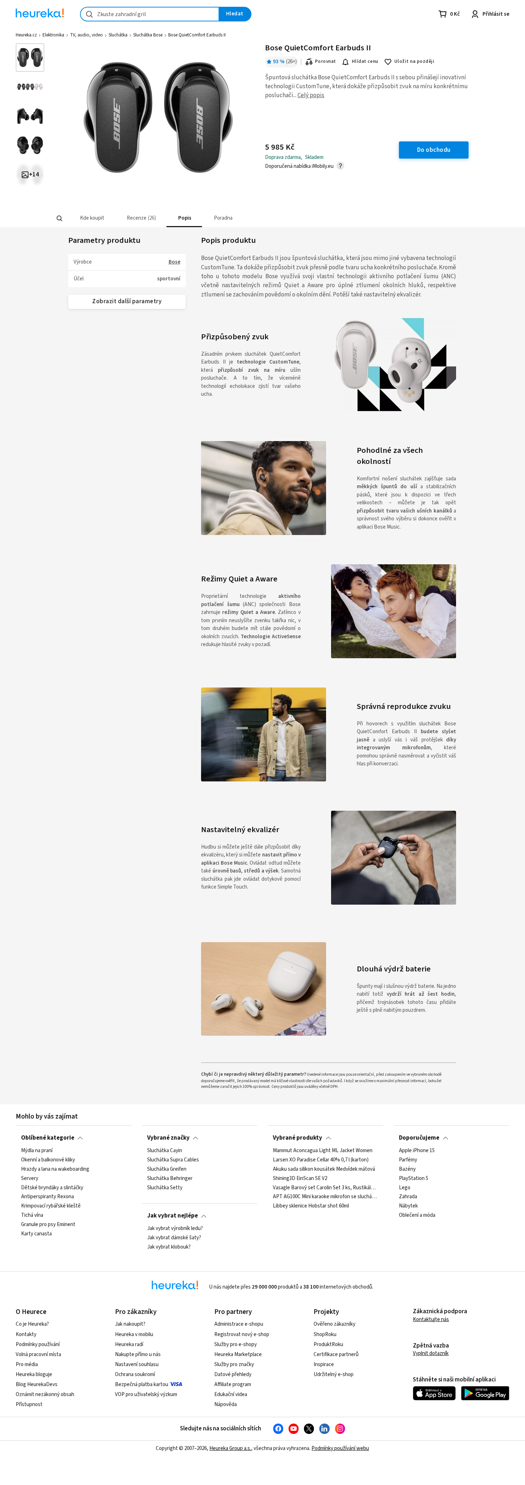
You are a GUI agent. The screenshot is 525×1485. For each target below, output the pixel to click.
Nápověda (225, 1404)
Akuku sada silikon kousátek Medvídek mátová (324, 1168)
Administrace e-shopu (238, 1324)
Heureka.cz (26, 35)
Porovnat (325, 61)
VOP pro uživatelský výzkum (146, 1394)
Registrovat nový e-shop (241, 1334)
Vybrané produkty (297, 1138)
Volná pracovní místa (38, 1354)
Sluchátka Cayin (164, 1150)
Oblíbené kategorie (47, 1138)
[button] (91, 218)
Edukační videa (230, 1394)
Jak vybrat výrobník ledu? (175, 1228)
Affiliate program (232, 1384)
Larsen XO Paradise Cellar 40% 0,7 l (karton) (321, 1159)
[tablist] (210, 218)
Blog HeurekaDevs (37, 1384)
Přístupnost (29, 1404)
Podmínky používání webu (340, 1448)
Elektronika (53, 35)
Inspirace (324, 1364)
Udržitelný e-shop (334, 1374)
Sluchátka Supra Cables (173, 1159)
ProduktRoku (328, 1344)
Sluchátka (118, 35)
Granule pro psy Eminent (48, 1224)
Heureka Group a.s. (230, 1448)
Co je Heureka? (32, 1324)
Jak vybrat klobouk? (169, 1246)
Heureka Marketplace (238, 1354)
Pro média (27, 1364)
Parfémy (408, 1159)
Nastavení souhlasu (137, 1364)
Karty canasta (36, 1233)
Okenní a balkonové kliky (48, 1159)
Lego (404, 1187)
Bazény (407, 1168)
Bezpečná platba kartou (141, 1384)
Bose (174, 262)
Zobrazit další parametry (126, 301)
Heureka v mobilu (134, 1334)
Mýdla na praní (36, 1150)
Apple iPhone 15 (417, 1150)
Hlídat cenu (365, 61)
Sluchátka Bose (147, 35)
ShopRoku (325, 1334)
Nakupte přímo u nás (138, 1354)
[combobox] (149, 14)
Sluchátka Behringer (169, 1178)
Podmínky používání (38, 1344)
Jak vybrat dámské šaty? (174, 1237)
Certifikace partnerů (336, 1354)
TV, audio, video (86, 35)
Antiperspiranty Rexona (47, 1196)
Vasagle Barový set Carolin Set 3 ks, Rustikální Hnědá (325, 1187)
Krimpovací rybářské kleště (51, 1206)
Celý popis (311, 95)
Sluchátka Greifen (166, 1168)
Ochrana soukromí (135, 1374)
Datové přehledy (232, 1374)
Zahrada (408, 1196)
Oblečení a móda (417, 1215)
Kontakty (26, 1334)
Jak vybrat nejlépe (172, 1215)
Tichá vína (32, 1215)
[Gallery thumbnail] (30, 57)
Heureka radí (129, 1344)
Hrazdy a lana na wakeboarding (55, 1168)
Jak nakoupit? (130, 1324)
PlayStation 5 (413, 1178)
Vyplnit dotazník (431, 1353)
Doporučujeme (419, 1138)
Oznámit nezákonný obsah (45, 1394)
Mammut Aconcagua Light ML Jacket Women (322, 1150)
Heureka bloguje (34, 1374)
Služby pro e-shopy (235, 1344)
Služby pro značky (234, 1364)
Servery (29, 1178)
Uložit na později (414, 61)
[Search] (59, 218)
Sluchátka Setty (164, 1187)
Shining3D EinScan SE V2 (300, 1178)
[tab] (91, 218)
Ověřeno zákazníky (334, 1324)
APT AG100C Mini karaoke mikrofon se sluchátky (325, 1196)
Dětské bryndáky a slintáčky (52, 1187)
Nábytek (408, 1206)
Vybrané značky (168, 1138)
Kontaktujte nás (431, 1319)
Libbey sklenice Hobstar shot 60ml (311, 1206)
